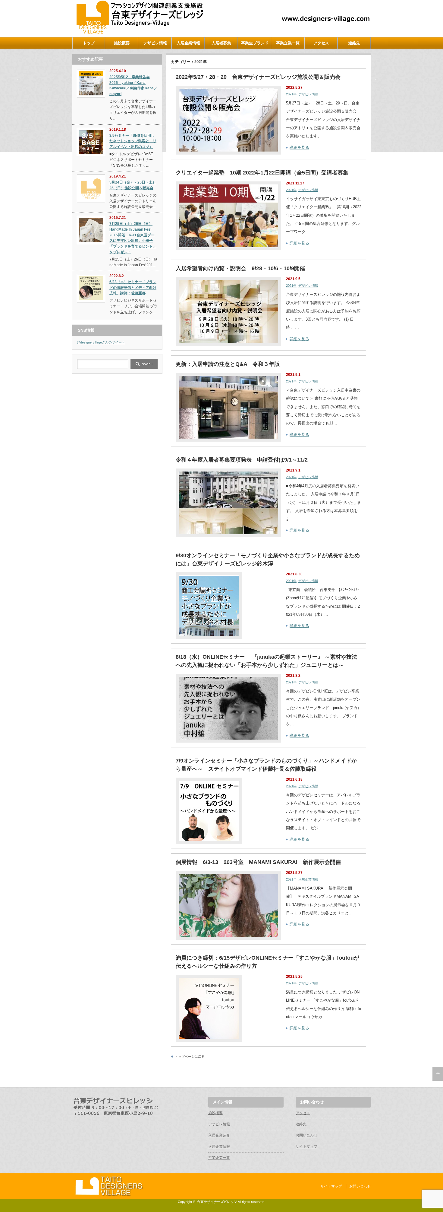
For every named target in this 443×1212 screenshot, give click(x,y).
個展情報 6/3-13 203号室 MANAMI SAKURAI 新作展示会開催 (258, 862)
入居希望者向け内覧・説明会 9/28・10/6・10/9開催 (240, 268)
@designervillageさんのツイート (101, 342)
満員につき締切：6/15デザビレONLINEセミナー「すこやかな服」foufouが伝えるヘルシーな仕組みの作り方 (267, 962)
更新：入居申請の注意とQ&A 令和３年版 (228, 364)
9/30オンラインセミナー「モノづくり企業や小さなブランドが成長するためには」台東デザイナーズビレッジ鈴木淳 (268, 559)
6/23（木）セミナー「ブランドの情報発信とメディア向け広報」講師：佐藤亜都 (132, 287)
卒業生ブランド (255, 43)
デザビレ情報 (155, 43)
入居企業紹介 (219, 1135)
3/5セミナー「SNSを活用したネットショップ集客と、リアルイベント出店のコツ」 (132, 141)
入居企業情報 (188, 43)
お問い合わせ (306, 1135)
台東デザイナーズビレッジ (217, 1202)
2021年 (291, 94)
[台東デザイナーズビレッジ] (139, 32)
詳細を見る (299, 147)
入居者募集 (221, 43)
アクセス (321, 43)
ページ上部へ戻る (437, 1074)
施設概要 (122, 43)
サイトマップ (306, 1146)
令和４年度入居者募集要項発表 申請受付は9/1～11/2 (242, 460)
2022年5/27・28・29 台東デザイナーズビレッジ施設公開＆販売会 (258, 77)
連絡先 (354, 43)
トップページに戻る (190, 1056)
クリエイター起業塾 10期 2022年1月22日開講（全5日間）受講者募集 (262, 173)
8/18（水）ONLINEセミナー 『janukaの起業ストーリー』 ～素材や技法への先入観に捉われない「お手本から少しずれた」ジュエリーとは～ (266, 661)
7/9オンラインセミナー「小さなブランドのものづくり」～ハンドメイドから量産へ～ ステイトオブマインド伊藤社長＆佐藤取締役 (266, 765)
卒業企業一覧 (288, 43)
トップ (89, 43)
